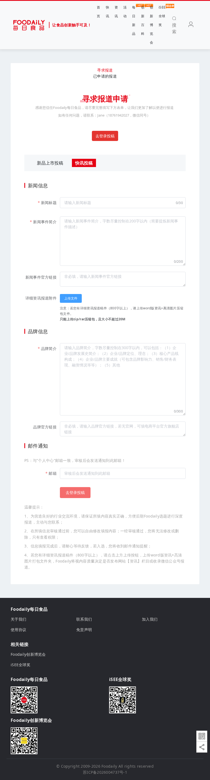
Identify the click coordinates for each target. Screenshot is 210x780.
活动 (125, 11)
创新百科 (142, 20)
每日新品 (133, 20)
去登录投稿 (105, 136)
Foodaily (109, 766)
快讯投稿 (84, 163)
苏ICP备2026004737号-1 (105, 772)
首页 (98, 11)
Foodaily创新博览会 (28, 654)
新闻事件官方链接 (41, 277)
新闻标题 (49, 202)
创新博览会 (151, 25)
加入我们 (150, 619)
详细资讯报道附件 (41, 298)
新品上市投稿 (50, 163)
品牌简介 (49, 348)
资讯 (116, 11)
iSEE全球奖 (162, 16)
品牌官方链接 (45, 426)
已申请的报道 (105, 76)
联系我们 (84, 619)
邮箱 (53, 473)
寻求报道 (105, 70)
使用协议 (18, 629)
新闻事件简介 (45, 221)
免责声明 (84, 629)
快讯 (107, 11)
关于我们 (18, 619)
